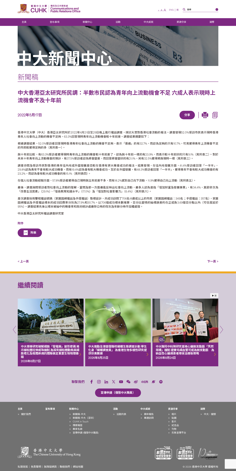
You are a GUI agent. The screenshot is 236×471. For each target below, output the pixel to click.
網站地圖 (78, 466)
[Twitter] (176, 119)
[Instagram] (99, 382)
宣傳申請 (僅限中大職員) (86, 432)
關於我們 (26, 414)
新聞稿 (28, 77)
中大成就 (148, 22)
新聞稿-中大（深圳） (84, 417)
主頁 (24, 22)
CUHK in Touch (80, 421)
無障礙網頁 (50, 466)
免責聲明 (36, 466)
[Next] (221, 330)
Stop (215, 296)
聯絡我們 (65, 466)
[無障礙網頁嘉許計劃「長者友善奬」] (185, 452)
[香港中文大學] (33, 8)
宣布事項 (54, 22)
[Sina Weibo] (190, 119)
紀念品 (175, 425)
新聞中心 (87, 22)
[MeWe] (205, 119)
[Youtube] (121, 382)
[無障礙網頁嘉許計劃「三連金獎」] (163, 452)
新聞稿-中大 (79, 414)
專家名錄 (77, 429)
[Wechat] (128, 382)
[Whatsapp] (198, 119)
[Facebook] (161, 119)
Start (213, 296)
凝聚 (212, 22)
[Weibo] (136, 382)
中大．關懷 (210, 414)
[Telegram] (183, 119)
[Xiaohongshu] (144, 381)
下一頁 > (212, 261)
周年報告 (149, 414)
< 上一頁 (23, 261)
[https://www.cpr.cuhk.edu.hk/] (64, 8)
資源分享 (181, 22)
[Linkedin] (168, 119)
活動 (118, 22)
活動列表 (121, 414)
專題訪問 (149, 417)
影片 (174, 421)
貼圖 (174, 417)
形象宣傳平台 (179, 432)
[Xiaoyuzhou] (153, 382)
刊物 (174, 429)
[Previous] (14, 330)
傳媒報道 (77, 425)
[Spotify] (161, 382)
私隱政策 (23, 466)
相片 (174, 414)
